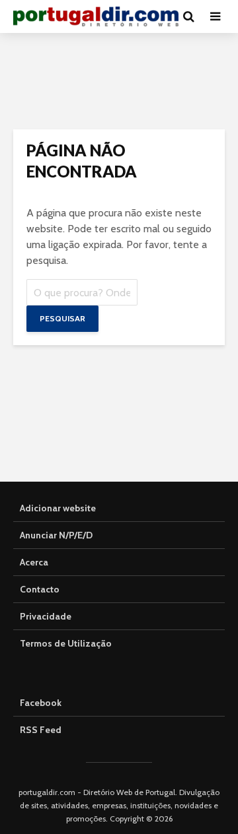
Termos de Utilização (66, 643)
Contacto (40, 589)
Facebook (40, 703)
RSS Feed (40, 730)
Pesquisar (62, 318)
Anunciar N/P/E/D (56, 535)
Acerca (34, 562)
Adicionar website (58, 508)
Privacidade (45, 616)
